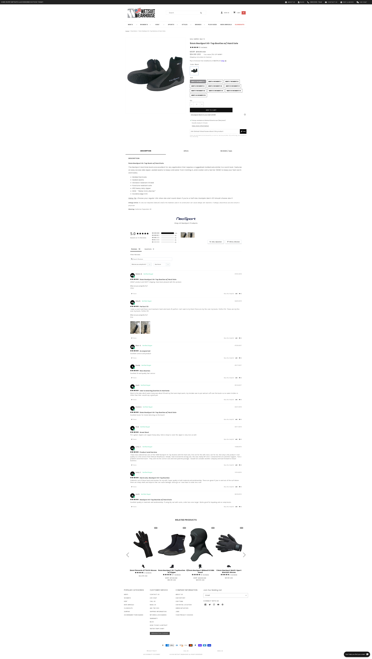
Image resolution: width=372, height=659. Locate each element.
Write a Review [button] (234, 242)
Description (145, 151)
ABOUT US (291, 2)
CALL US (186, 651)
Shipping (193, 57)
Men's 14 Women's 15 (198, 94)
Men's (130, 24)
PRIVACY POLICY (152, 651)
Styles (184, 24)
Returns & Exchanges (158, 615)
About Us (179, 594)
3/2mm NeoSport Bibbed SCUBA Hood (200, 571)
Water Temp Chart (157, 629)
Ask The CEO (154, 608)
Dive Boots (134, 31)
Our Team (179, 601)
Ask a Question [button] (217, 242)
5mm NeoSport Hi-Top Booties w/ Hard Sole (152, 31)
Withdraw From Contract (159, 633)
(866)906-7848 (316, 2)
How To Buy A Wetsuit (158, 625)
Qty (191, 100)
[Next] (244, 555)
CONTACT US (332, 2)
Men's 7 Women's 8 (232, 81)
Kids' (157, 24)
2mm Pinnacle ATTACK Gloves (143, 570)
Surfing (127, 612)
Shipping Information (158, 612)
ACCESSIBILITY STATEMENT (151, 654)
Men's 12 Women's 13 (215, 90)
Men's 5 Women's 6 (198, 81)
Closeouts (128, 608)
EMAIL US (220, 651)
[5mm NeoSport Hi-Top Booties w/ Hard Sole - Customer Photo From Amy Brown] (184, 235)
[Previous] (128, 555)
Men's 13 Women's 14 (233, 90)
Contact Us (154, 594)
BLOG (302, 2)
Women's (144, 24)
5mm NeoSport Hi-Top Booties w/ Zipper (171, 571)
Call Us (153, 601)
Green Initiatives (182, 608)
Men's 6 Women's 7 (215, 81)
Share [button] (135, 293)
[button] (131, 25)
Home (127, 31)
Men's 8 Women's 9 (198, 85)
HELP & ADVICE (348, 2)
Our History (180, 598)
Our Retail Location (184, 605)
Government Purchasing (133, 615)
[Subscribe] (246, 595)
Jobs (177, 612)
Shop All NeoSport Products (186, 223)
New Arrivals (129, 605)
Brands (198, 24)
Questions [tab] (148, 249)
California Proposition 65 (139, 209)
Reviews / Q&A (226, 151)
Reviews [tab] (134, 249)
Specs (186, 151)
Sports (171, 24)
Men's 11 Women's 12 (198, 90)
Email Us (153, 605)
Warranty (154, 618)
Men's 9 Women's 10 (215, 85)
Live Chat (153, 598)
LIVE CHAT (363, 2)
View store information (200, 126)
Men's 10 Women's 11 (232, 85)
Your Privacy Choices (184, 615)
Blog (152, 622)
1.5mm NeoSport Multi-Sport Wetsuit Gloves (229, 571)
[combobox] (181, 13)
